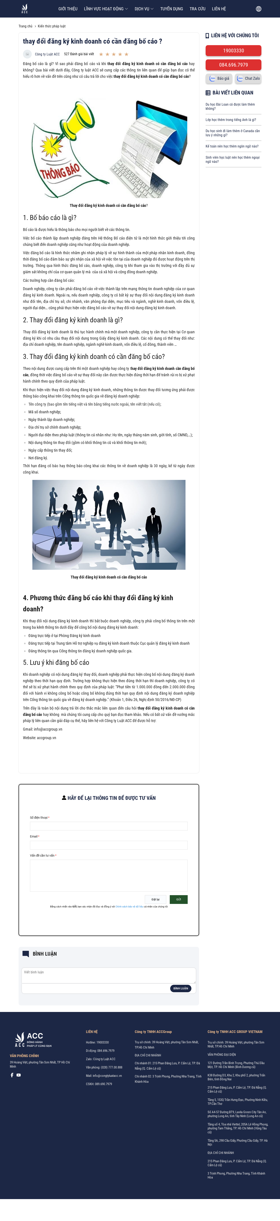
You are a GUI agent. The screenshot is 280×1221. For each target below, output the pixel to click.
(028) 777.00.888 (111, 1067)
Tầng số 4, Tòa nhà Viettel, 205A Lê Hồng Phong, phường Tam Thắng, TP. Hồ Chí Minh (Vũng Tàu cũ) (238, 1128)
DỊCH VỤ (142, 8)
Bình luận (180, 988)
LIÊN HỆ (219, 8)
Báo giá (223, 78)
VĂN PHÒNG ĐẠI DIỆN (222, 1055)
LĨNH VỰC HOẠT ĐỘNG (104, 8)
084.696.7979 (233, 65)
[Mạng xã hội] (12, 1076)
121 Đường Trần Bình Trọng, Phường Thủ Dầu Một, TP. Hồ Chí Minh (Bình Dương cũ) (236, 1065)
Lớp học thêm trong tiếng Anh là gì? (231, 120)
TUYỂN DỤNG (171, 8)
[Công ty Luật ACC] (25, 8)
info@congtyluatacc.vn (107, 1076)
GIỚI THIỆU (67, 8)
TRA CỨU (197, 8)
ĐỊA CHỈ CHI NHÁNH (148, 1055)
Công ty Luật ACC (47, 54)
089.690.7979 (103, 1084)
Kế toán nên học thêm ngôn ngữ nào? (232, 146)
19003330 (233, 51)
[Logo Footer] (32, 1040)
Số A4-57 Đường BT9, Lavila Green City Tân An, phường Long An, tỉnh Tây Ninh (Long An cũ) (237, 1114)
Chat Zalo (252, 78)
